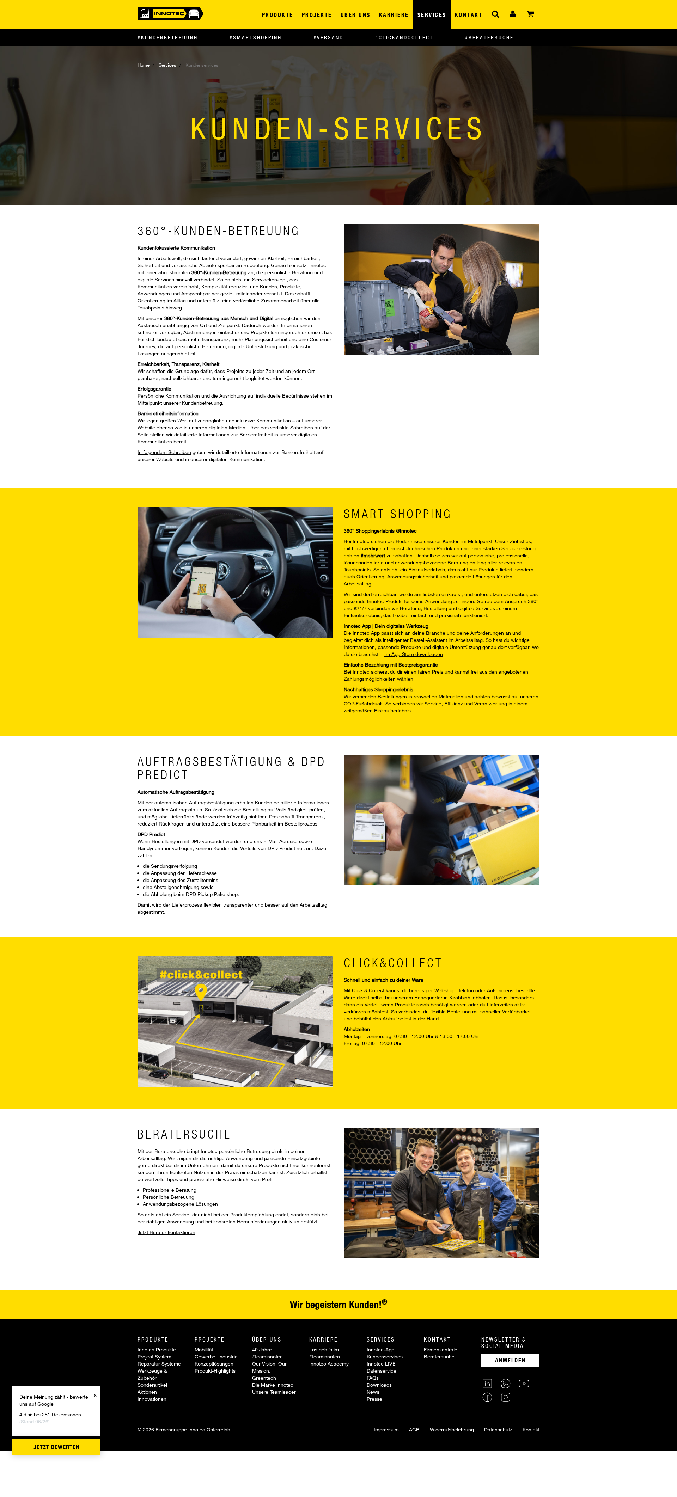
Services (167, 65)
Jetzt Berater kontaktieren (166, 1232)
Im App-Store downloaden (413, 654)
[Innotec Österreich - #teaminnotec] (170, 13)
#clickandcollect (404, 37)
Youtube (524, 1383)
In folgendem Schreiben (164, 452)
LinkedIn (487, 1383)
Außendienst (501, 990)
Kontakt (531, 1429)
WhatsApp (506, 1383)
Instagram (506, 1397)
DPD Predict (281, 848)
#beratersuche (489, 37)
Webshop (444, 990)
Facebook (487, 1397)
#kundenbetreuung (168, 37)
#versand (328, 37)
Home (144, 65)
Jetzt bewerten (56, 1447)
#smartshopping (256, 37)
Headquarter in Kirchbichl (442, 997)
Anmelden (510, 1360)
